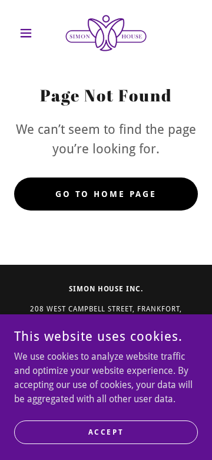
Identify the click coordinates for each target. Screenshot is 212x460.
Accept (106, 432)
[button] (28, 33)
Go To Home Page (106, 194)
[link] (106, 33)
